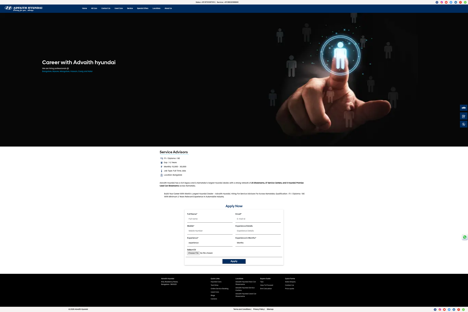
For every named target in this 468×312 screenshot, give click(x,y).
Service (130, 8)
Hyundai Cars (216, 282)
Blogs (213, 296)
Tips (261, 282)
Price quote (289, 289)
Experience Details (244, 226)
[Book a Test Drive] (463, 108)
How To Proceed (266, 285)
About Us (168, 8)
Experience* (192, 238)
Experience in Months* (245, 238)
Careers (214, 299)
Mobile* (190, 226)
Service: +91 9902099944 (227, 2)
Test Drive (214, 285)
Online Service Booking (219, 289)
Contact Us (105, 8)
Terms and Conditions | (242, 309)
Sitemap (270, 309)
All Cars (94, 8)
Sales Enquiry (290, 282)
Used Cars (119, 8)
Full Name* (192, 214)
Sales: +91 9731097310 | (206, 2)
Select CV (191, 250)
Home (84, 8)
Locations (156, 8)
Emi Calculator (266, 289)
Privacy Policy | (259, 309)
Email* (238, 214)
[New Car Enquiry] (463, 116)
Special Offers (142, 8)
